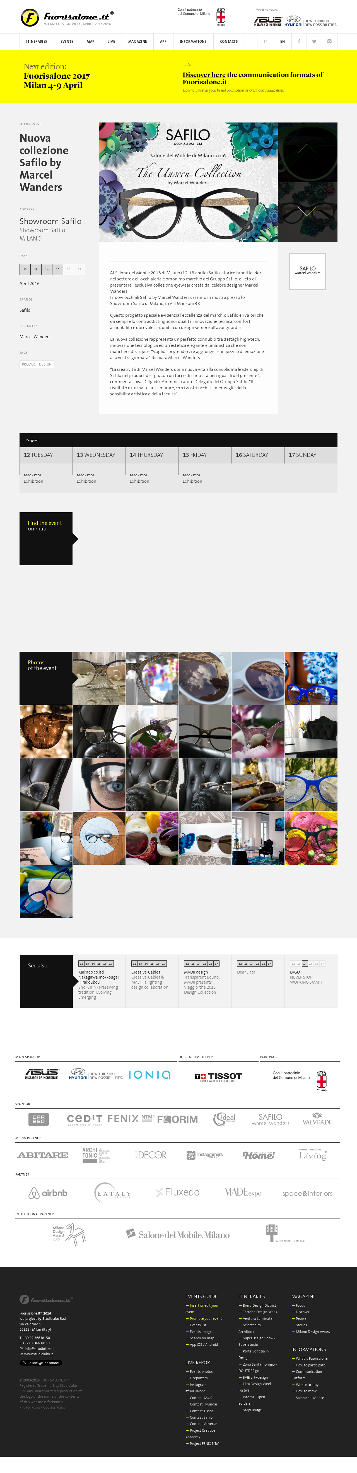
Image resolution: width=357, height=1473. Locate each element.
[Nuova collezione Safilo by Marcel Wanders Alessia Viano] (99, 678)
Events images (199, 1332)
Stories (299, 1325)
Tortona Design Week (257, 1312)
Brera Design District (257, 1306)
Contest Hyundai (201, 1404)
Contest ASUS (198, 1398)
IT (265, 42)
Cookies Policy (54, 1407)
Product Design (37, 364)
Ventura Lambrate (255, 1319)
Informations (193, 42)
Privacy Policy (30, 1407)
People (299, 1319)
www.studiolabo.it (38, 1354)
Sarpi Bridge (250, 1410)
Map (91, 42)
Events (67, 42)
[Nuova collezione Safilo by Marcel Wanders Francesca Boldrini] (99, 731)
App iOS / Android (201, 1345)
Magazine (137, 42)
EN (282, 42)
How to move (304, 1391)
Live (111, 42)
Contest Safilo (199, 1418)
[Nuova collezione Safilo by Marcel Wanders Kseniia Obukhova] (311, 678)
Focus (298, 1306)
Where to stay (305, 1385)
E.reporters (196, 1378)
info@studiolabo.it (40, 1349)
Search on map (199, 1338)
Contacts (229, 42)
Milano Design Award (310, 1332)
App (163, 42)
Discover (300, 1312)
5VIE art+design (253, 1378)
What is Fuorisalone (309, 1359)
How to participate (308, 1365)
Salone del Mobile (307, 1398)
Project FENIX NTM (202, 1444)
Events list (195, 1325)
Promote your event (203, 1319)
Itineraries (36, 42)
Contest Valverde (201, 1424)
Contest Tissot (199, 1411)
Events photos (199, 1372)
